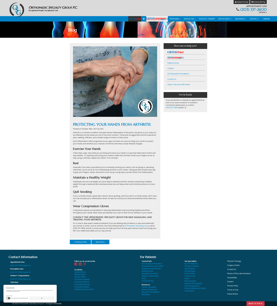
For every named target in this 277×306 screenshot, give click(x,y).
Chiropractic (189, 291)
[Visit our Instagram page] (85, 264)
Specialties (189, 19)
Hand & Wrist (189, 268)
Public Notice (232, 294)
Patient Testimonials (150, 276)
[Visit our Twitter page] (81, 264)
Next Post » (100, 242)
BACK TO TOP (255, 303)
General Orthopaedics (193, 283)
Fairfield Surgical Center (84, 289)
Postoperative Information (152, 266)
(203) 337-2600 (253, 9)
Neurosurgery (190, 281)
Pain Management (191, 286)
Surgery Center (233, 265)
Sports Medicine (191, 263)
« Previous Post (80, 242)
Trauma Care (189, 276)
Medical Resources (149, 289)
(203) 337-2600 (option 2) (20, 265)
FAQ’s (144, 278)
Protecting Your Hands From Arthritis (112, 124)
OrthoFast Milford (81, 282)
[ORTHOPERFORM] (157, 19)
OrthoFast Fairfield (81, 279)
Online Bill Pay (259, 2)
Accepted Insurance (150, 273)
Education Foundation (150, 292)
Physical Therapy (207, 19)
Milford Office (79, 274)
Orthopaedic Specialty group (136, 226)
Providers (174, 19)
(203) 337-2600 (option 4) (20, 279)
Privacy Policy (232, 285)
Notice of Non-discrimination (239, 273)
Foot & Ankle (189, 273)
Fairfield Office (80, 272)
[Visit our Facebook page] (76, 264)
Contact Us (171, 79)
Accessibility (232, 277)
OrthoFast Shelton (81, 287)
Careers (266, 19)
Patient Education (149, 287)
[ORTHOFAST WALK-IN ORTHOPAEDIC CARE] (134, 19)
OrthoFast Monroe (82, 284)
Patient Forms (147, 271)
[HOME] (143, 19)
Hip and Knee (189, 271)
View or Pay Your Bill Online (178, 84)
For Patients (224, 19)
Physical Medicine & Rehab (195, 288)
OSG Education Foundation (178, 73)
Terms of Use (232, 290)
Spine (186, 278)
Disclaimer (146, 294)
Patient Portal (242, 2)
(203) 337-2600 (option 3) (20, 272)
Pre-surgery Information (152, 263)
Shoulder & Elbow (191, 266)
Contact (254, 19)
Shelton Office (80, 277)
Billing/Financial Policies (151, 268)
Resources (240, 19)
